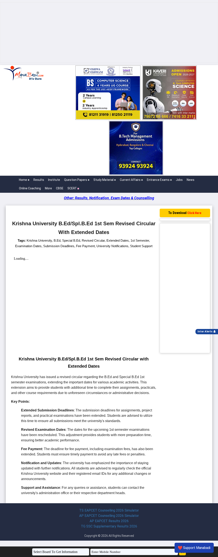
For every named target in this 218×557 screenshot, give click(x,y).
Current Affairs (130, 179)
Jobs (179, 179)
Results (38, 179)
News (190, 179)
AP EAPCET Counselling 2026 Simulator (109, 516)
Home (23, 179)
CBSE (59, 188)
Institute (54, 179)
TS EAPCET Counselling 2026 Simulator (109, 510)
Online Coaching (30, 188)
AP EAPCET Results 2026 (109, 521)
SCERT (72, 188)
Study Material (103, 179)
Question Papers (75, 179)
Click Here (194, 213)
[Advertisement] (109, 32)
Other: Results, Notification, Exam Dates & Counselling (109, 198)
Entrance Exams (158, 179)
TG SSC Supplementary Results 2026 (109, 526)
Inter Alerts (205, 331)
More (48, 188)
